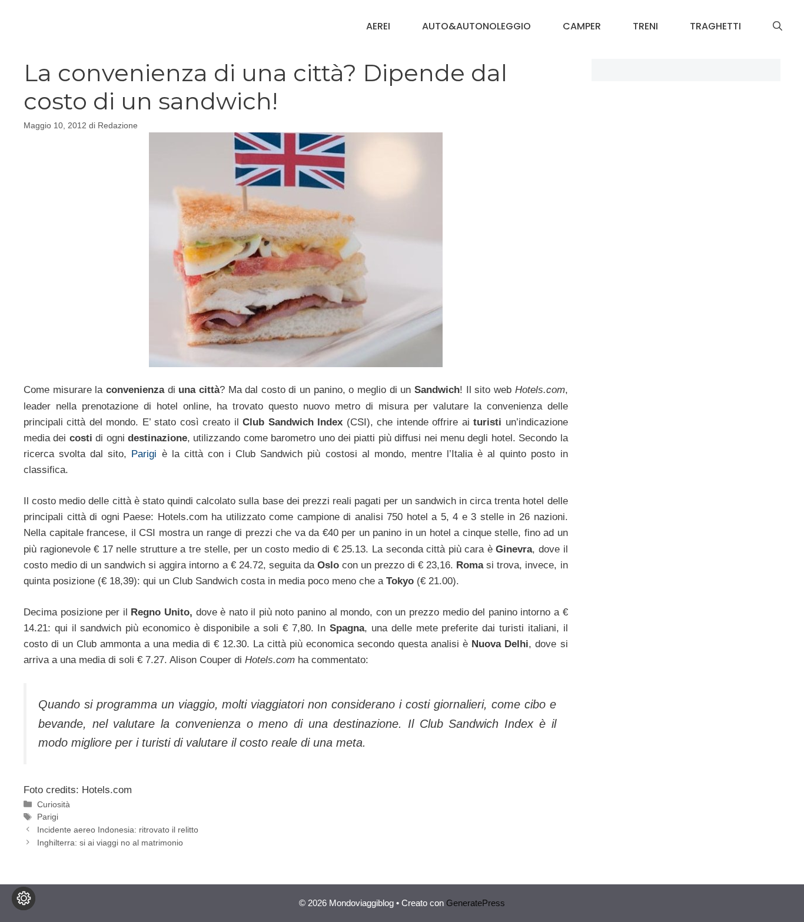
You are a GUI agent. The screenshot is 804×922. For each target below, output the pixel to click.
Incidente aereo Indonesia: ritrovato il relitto (117, 829)
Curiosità (53, 804)
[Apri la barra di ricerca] (777, 26)
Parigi (146, 454)
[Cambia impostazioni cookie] (23, 898)
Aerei (378, 26)
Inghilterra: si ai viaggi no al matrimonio (110, 842)
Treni (645, 26)
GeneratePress (475, 903)
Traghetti (715, 26)
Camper (582, 26)
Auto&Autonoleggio (476, 26)
